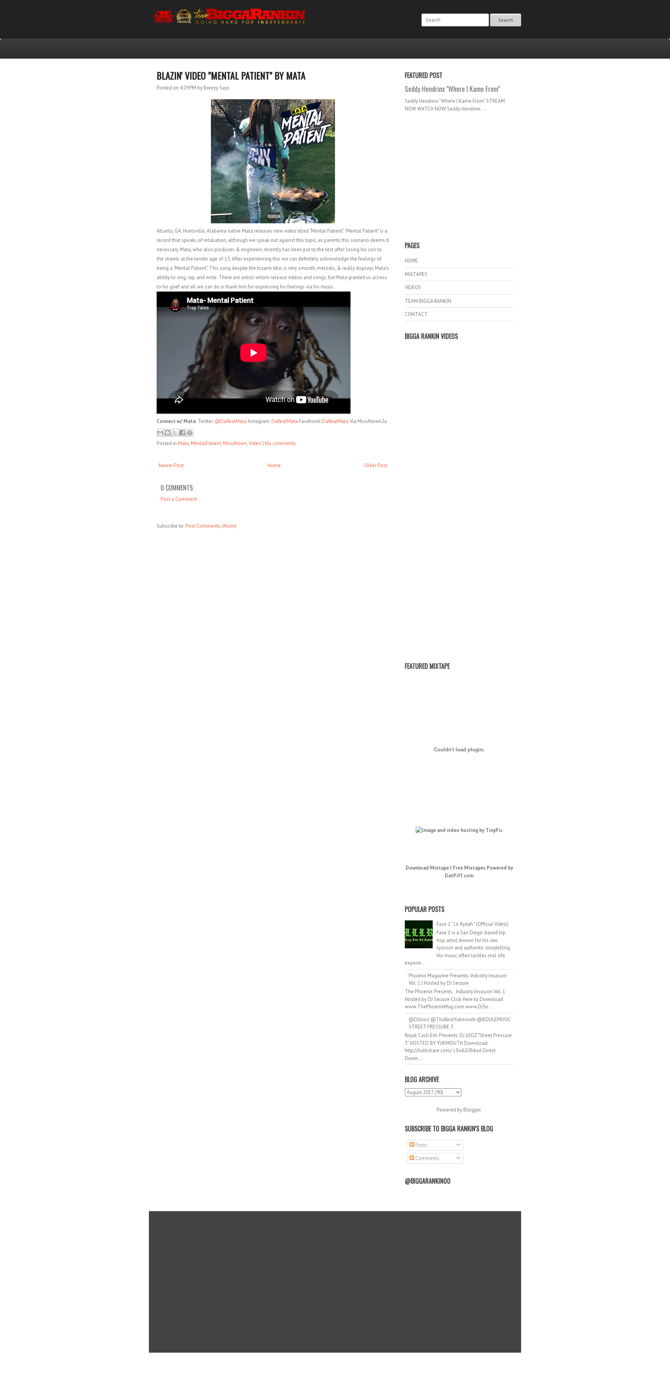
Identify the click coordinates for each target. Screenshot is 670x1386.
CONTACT (416, 314)
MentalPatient (206, 443)
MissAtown (235, 443)
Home (274, 465)
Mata (183, 443)
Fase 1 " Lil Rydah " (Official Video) (472, 924)
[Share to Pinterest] (189, 433)
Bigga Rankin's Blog (319, 1364)
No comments (280, 443)
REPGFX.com (356, 1371)
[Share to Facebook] (182, 433)
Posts (420, 1145)
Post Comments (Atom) (211, 526)
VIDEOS (413, 287)
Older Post (375, 465)
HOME (411, 260)
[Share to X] (175, 433)
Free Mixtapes (469, 868)
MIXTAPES (416, 274)
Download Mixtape (427, 868)
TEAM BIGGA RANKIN (428, 301)
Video (255, 443)
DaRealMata (284, 421)
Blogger (471, 1109)
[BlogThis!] (167, 433)
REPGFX (331, 1371)
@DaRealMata (231, 421)
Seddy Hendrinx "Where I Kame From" (452, 89)
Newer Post (171, 465)
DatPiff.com (459, 875)
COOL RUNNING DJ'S (390, 1364)
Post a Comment (179, 499)
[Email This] (160, 433)
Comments (426, 1158)
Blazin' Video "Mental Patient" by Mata (231, 75)
